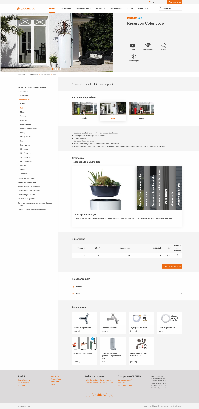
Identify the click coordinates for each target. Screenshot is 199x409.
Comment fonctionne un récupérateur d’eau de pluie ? (35, 204)
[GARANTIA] (26, 8)
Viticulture (55, 382)
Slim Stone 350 (25, 153)
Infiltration (55, 376)
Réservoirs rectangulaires (27, 182)
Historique (121, 383)
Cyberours (164, 406)
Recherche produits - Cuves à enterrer (97, 380)
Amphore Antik (25, 124)
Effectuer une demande (172, 266)
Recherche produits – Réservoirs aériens (32, 87)
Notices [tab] (79, 287)
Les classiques (23, 96)
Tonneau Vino (25, 174)
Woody (22, 133)
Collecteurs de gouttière (26, 199)
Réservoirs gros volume (26, 195)
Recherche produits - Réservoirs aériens (98, 383)
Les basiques (23, 92)
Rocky (22, 141)
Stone (22, 112)
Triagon (23, 116)
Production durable (125, 385)
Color (22, 108)
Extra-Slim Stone (26, 161)
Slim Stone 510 (25, 157)
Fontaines (21, 385)
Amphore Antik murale (28, 129)
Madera (23, 166)
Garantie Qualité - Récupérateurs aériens (32, 210)
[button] (111, 42)
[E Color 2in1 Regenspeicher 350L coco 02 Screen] (57, 42)
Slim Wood (24, 149)
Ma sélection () (175, 2)
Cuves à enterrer (24, 380)
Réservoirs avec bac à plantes (29, 186)
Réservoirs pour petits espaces (29, 191)
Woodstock (24, 120)
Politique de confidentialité (150, 406)
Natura (22, 104)
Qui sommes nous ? (125, 380)
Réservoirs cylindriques (26, 178)
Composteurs (56, 379)
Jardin (53, 384)
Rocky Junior (25, 145)
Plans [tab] (78, 293)
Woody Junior (25, 137)
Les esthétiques (24, 100)
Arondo (22, 170)
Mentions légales (175, 406)
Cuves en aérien (24, 383)
